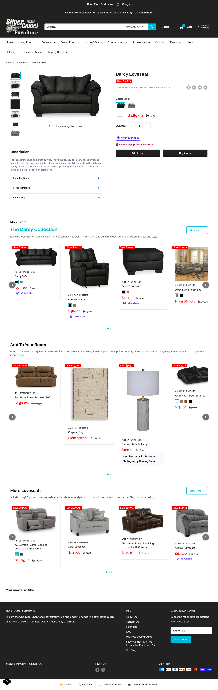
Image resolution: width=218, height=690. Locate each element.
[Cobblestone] (131, 105)
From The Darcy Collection (155, 87)
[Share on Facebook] (188, 87)
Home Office (92, 42)
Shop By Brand (55, 52)
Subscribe (181, 639)
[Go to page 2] (110, 328)
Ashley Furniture (126, 87)
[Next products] (205, 285)
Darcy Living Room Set (188, 289)
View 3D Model (130, 137)
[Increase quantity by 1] (147, 126)
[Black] (120, 105)
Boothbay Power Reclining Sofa (33, 397)
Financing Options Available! (135, 144)
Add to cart (138, 153)
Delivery (11, 52)
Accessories (140, 42)
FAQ (128, 631)
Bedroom (47, 42)
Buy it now (185, 153)
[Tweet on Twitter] (200, 87)
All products (21, 62)
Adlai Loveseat (76, 546)
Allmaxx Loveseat (185, 548)
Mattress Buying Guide (139, 636)
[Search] (152, 26)
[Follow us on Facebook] (97, 670)
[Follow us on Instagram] (103, 670)
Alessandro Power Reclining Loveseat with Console (138, 545)
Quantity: (121, 125)
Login (165, 26)
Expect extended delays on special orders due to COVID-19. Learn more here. (109, 12)
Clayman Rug (75, 432)
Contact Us (132, 621)
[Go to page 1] (108, 328)
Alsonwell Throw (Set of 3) (190, 395)
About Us (131, 616)
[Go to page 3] (111, 572)
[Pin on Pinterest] (194, 87)
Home (9, 42)
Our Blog (131, 650)
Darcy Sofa (21, 276)
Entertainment (116, 42)
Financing (176, 42)
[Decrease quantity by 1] (131, 126)
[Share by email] (205, 87)
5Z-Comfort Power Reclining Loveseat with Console (31, 547)
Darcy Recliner (76, 299)
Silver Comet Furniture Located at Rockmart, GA (140, 643)
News (190, 42)
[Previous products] (12, 285)
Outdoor (160, 42)
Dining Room (68, 42)
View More (195, 230)
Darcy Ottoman (130, 286)
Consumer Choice (31, 52)
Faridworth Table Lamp (135, 444)
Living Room (25, 42)
